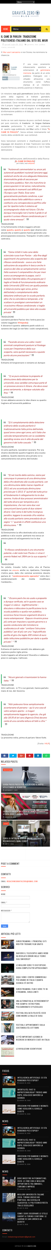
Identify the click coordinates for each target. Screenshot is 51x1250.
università (11, 47)
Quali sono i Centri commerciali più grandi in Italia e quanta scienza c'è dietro (31, 980)
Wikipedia (23, 322)
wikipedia (31, 163)
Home (5, 29)
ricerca (3, 47)
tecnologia (8, 770)
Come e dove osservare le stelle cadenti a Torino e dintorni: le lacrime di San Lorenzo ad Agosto (32, 1217)
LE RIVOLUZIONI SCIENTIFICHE (29, 1048)
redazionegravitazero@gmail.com (22, 881)
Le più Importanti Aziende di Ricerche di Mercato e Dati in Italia (33, 1038)
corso (6, 824)
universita (7, 797)
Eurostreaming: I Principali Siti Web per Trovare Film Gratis (31, 943)
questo (10, 230)
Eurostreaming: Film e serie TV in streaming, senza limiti (32, 990)
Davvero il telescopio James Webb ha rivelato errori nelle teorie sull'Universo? (32, 956)
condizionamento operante (26, 576)
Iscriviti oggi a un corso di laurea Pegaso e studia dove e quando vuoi (24, 813)
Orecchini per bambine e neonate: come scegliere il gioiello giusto (33, 1108)
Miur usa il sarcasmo (11, 52)
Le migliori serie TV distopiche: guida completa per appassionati (32, 966)
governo (30, 44)
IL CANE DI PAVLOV (25, 161)
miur (36, 44)
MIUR (46, 743)
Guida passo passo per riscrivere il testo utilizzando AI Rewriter (23, 786)
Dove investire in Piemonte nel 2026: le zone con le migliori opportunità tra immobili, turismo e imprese (31, 1182)
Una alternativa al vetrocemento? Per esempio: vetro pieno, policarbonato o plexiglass (32, 1003)
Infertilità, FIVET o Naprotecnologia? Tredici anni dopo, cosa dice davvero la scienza (32, 1093)
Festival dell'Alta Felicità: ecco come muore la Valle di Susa (31, 1014)
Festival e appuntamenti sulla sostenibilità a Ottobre (30, 1026)
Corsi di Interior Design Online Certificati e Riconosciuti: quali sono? (24, 839)
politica (42, 44)
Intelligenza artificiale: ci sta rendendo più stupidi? (32, 1079)
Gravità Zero (31, 1246)
